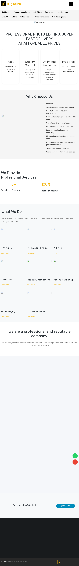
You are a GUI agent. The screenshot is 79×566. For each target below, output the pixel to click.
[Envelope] (75, 462)
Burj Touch (14, 4)
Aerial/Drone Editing (9, 17)
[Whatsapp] (75, 456)
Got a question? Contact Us (26, 505)
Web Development (59, 17)
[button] (5, 253)
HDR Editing (6, 12)
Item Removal (63, 12)
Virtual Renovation (42, 17)
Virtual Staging (25, 17)
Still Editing (38, 12)
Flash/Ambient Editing (22, 12)
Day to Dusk (49, 12)
